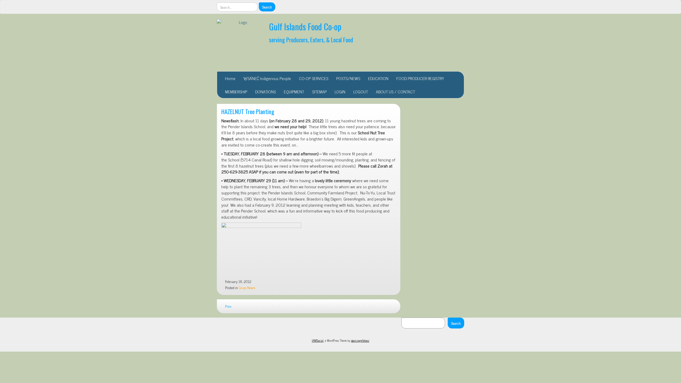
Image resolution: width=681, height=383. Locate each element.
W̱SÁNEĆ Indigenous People (267, 78)
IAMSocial (317, 340)
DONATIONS (265, 91)
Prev (227, 306)
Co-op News (247, 287)
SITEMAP (319, 91)
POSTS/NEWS (348, 78)
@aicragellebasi (360, 340)
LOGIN (340, 91)
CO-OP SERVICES (313, 78)
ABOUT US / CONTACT (395, 91)
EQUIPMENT (294, 91)
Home (230, 78)
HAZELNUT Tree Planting (247, 111)
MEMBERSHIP (236, 91)
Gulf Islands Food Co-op (305, 26)
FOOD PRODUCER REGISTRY (420, 78)
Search (456, 323)
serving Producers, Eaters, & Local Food (311, 39)
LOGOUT (360, 91)
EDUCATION (378, 78)
